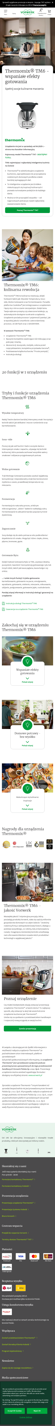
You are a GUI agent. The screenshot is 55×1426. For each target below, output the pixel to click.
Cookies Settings (26, 1417)
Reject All (37, 1411)
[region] (26, 1403)
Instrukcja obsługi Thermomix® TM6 (21, 603)
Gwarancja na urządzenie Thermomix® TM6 (24, 609)
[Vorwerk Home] (27, 12)
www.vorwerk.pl (35, 1075)
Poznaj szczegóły (39, 5)
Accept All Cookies (14, 1411)
